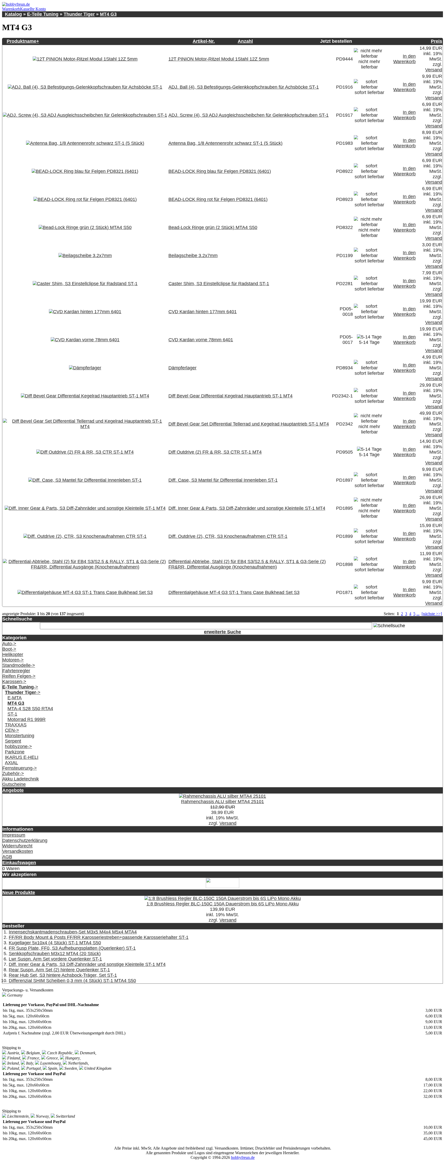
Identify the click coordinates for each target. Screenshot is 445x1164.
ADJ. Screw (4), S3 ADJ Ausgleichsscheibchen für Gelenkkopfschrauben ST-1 (248, 115)
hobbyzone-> (18, 746)
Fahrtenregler (16, 670)
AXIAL (11, 762)
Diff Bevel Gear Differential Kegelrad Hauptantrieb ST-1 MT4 (230, 395)
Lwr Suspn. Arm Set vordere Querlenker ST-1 (55, 959)
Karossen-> (14, 681)
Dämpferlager (182, 367)
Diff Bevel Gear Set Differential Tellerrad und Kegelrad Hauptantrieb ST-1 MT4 (248, 424)
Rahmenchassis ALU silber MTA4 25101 (222, 801)
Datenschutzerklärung (24, 840)
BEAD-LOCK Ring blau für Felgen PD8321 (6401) (219, 171)
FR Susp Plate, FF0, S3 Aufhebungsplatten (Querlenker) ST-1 (72, 948)
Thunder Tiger (79, 14)
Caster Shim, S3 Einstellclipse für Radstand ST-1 (218, 283)
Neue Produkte (18, 892)
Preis (436, 41)
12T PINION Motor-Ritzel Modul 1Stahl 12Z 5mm (218, 59)
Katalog (13, 14)
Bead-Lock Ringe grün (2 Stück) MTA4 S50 (212, 227)
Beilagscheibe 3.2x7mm (193, 255)
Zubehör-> (13, 773)
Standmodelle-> (18, 665)
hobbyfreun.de (243, 1157)
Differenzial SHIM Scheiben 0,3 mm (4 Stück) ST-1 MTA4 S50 (72, 980)
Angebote (13, 790)
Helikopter (12, 654)
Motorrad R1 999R (26, 719)
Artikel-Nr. (204, 41)
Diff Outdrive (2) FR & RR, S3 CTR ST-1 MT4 (215, 452)
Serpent (13, 741)
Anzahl (245, 41)
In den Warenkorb (404, 59)
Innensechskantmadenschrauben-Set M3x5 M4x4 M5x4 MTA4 (73, 931)
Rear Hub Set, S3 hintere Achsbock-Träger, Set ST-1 (63, 975)
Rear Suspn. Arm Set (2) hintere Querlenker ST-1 (59, 969)
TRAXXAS (16, 724)
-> (20, 687)
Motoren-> (13, 659)
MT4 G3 (108, 14)
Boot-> (9, 649)
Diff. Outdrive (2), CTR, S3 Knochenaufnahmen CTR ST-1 (227, 536)
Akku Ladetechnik (20, 778)
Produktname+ (23, 41)
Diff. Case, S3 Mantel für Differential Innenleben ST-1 (223, 480)
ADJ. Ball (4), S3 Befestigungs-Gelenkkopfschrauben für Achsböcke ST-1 (243, 87)
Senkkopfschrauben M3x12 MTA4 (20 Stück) (55, 953)
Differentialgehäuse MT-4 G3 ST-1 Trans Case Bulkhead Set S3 (233, 592)
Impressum (13, 835)
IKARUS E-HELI (21, 757)
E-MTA (14, 697)
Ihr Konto (38, 9)
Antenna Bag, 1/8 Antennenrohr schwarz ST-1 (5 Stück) (225, 143)
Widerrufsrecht (17, 845)
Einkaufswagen (19, 862)
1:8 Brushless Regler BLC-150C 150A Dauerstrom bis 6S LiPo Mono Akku (223, 903)
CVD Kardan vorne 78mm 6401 (200, 339)
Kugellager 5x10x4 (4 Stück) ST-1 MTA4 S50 (55, 942)
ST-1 (12, 714)
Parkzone (14, 751)
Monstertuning (19, 735)
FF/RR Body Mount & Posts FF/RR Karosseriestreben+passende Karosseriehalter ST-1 (99, 937)
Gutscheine (14, 784)
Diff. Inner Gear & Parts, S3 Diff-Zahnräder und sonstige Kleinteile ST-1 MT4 (246, 508)
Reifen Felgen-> (19, 676)
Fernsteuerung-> (19, 768)
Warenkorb (11, 9)
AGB (7, 856)
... (418, 613)
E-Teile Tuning (42, 14)
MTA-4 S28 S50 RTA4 (30, 708)
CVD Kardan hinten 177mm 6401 (202, 311)
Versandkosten (17, 851)
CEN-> (12, 730)
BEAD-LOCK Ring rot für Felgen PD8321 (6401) (218, 199)
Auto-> (9, 643)
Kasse (25, 9)
